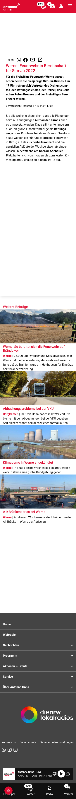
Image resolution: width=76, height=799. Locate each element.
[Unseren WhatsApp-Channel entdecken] (3, 750)
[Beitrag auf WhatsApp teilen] (19, 60)
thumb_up (68, 774)
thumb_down (54, 774)
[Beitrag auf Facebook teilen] (25, 60)
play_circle (61, 773)
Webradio (9, 634)
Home (7, 624)
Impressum (8, 742)
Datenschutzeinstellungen (57, 742)
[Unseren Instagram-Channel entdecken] (15, 750)
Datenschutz (28, 742)
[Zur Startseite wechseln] (12, 6)
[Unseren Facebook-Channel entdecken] (9, 750)
